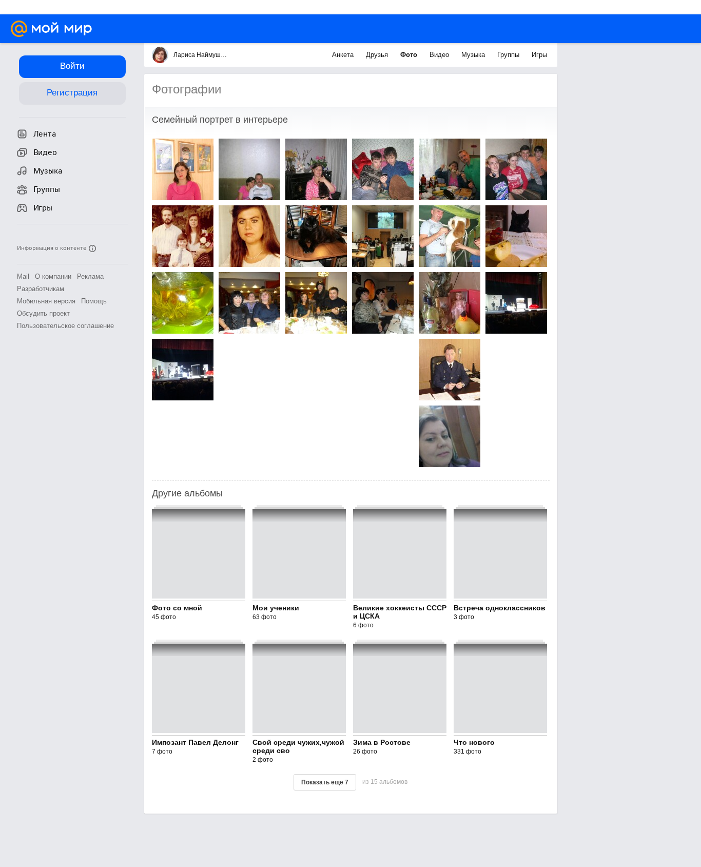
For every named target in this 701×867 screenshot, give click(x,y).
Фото (409, 55)
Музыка (474, 55)
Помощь (94, 301)
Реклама (90, 276)
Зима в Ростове (382, 742)
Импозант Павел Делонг (195, 742)
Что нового (474, 742)
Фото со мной (177, 608)
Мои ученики (275, 608)
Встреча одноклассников (500, 608)
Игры (539, 55)
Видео (440, 55)
